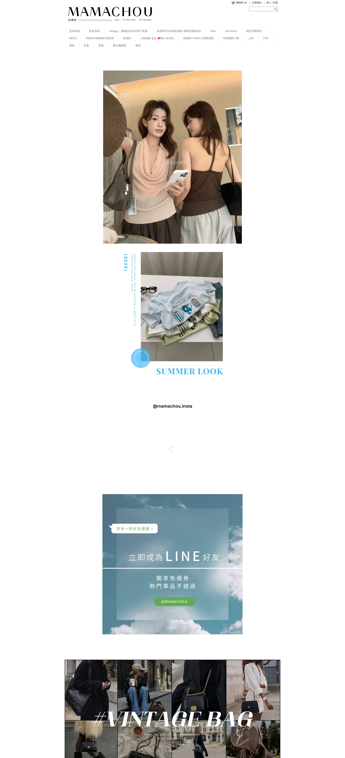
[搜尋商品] (276, 9)
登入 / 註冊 (272, 2)
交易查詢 (256, 2)
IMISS (73, 38)
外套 (86, 45)
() (241, 2)
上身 (251, 38)
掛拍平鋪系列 (254, 30)
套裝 (101, 45)
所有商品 (74, 30)
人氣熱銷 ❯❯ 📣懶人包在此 (157, 38)
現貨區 (127, 38)
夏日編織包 (119, 45)
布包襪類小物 (231, 38)
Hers (213, 30)
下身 (265, 38)
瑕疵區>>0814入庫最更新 (198, 38)
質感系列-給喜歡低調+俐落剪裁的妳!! (179, 30)
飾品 (138, 45)
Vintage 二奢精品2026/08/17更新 (128, 30)
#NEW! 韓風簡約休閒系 (100, 38)
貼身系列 (94, 30)
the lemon (231, 30)
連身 (72, 45)
